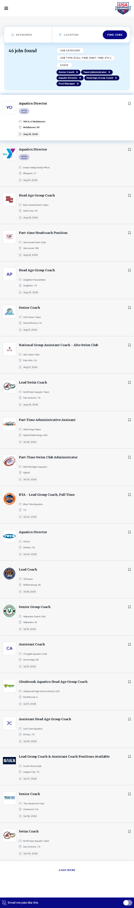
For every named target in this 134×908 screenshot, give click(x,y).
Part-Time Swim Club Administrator (48, 457)
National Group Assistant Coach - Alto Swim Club (58, 345)
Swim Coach (29, 831)
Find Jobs (114, 34)
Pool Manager (67, 83)
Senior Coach (66, 72)
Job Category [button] (70, 50)
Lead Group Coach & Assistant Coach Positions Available (64, 757)
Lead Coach (28, 569)
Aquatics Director (33, 103)
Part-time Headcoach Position (43, 233)
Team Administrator (95, 72)
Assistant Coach (32, 644)
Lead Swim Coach (33, 382)
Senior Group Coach (35, 607)
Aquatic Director (68, 78)
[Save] (129, 103)
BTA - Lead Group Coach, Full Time (47, 495)
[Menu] (6, 8)
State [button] (64, 65)
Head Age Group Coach (99, 78)
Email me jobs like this (23, 902)
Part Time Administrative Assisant (47, 420)
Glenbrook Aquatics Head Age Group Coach (53, 682)
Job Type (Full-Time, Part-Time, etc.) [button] (85, 57)
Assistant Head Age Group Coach (45, 719)
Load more (67, 870)
